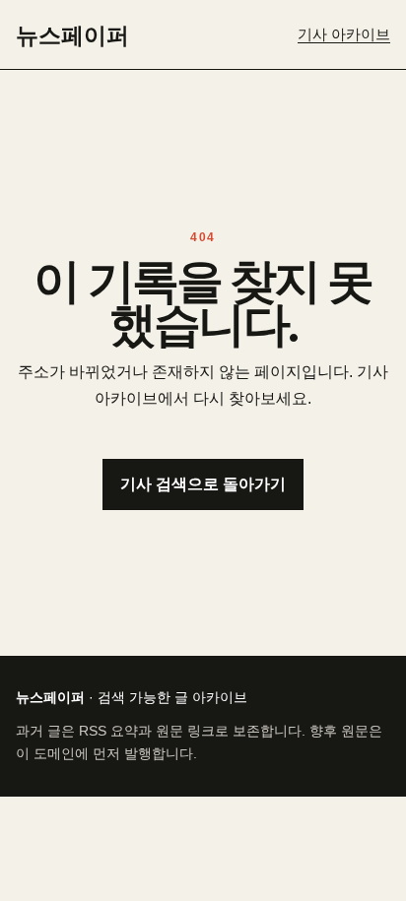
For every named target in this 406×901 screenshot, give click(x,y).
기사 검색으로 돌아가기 (203, 484)
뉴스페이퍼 (72, 34)
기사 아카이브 (344, 34)
